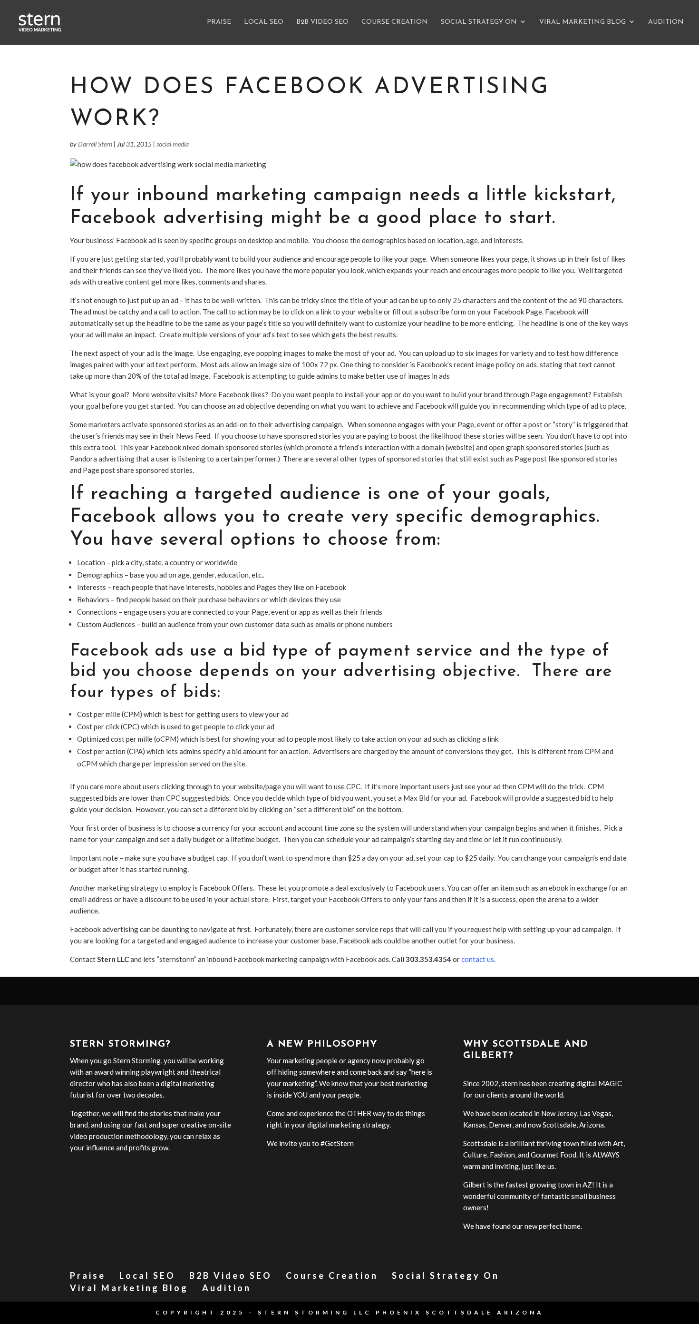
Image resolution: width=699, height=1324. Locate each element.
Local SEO (263, 22)
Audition (666, 22)
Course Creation (394, 22)
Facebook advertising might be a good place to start (311, 218)
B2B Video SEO (322, 22)
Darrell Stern (95, 144)
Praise (219, 22)
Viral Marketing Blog (582, 22)
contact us (477, 959)
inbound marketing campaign (269, 195)
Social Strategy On (479, 22)
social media (172, 144)
